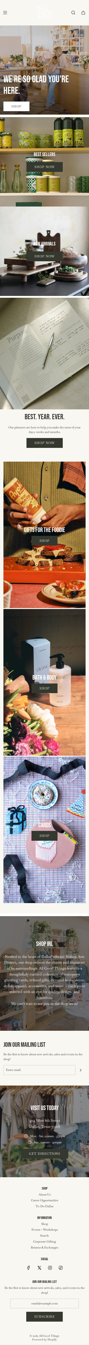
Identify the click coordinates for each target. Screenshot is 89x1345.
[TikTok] (61, 1268)
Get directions (44, 1154)
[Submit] (81, 1070)
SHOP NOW (44, 443)
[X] (39, 1268)
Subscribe (44, 1317)
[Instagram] (50, 1268)
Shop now (44, 167)
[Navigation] (5, 13)
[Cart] (83, 13)
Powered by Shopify (44, 1339)
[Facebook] (29, 1268)
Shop (16, 106)
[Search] (73, 13)
